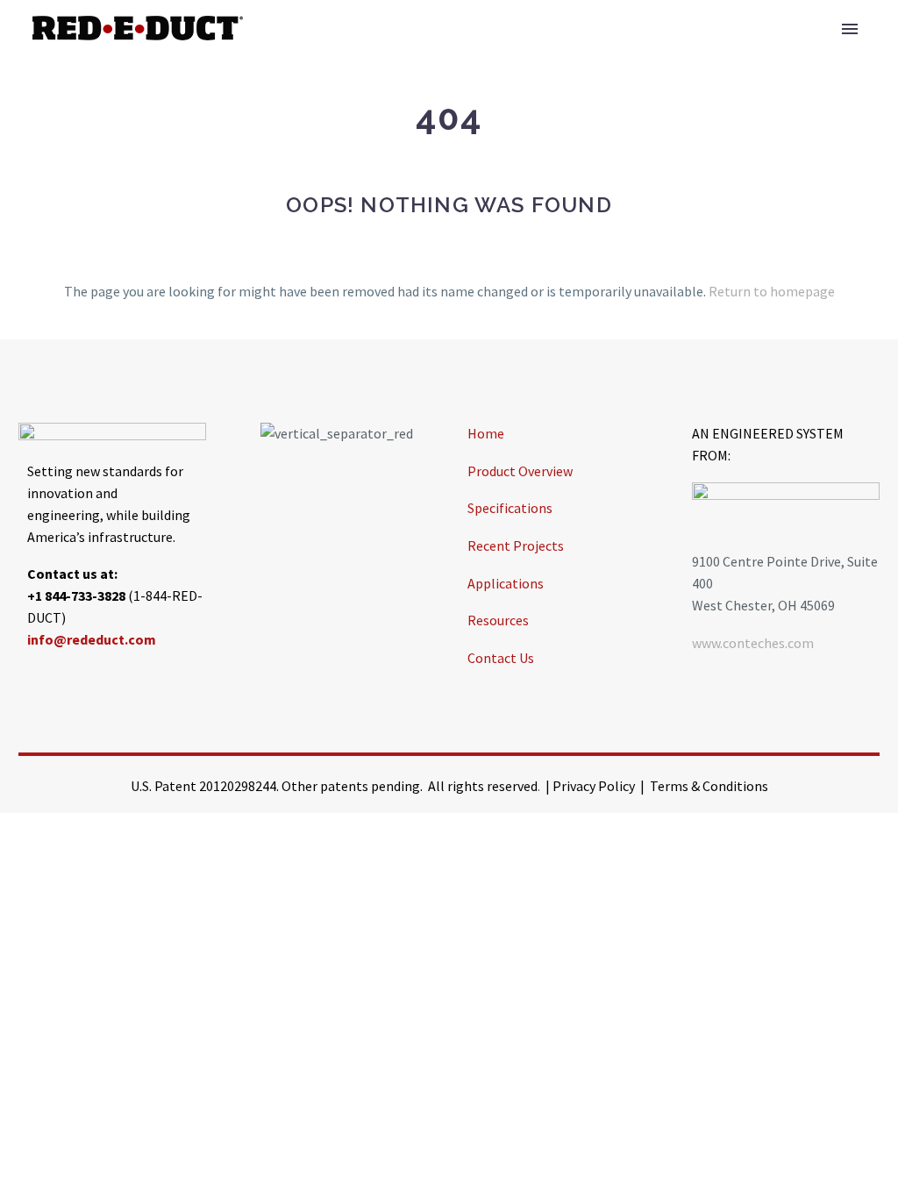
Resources (498, 620)
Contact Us (500, 658)
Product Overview (520, 471)
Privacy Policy (593, 786)
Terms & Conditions (709, 786)
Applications (505, 583)
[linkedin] (75, 680)
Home (485, 433)
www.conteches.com (753, 643)
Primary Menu (850, 29)
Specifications (509, 508)
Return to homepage (772, 291)
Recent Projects (515, 545)
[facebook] (31, 680)
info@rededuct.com (91, 639)
